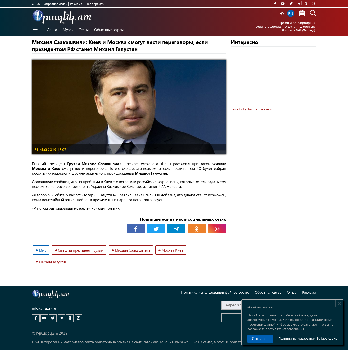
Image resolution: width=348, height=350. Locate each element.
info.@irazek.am (45, 308)
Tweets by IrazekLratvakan (252, 108)
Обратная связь (55, 3)
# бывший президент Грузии (79, 250)
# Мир (41, 250)
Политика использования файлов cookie (307, 338)
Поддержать (94, 3)
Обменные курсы (109, 29)
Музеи (68, 29)
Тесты (84, 29)
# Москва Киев (170, 250)
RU (290, 13)
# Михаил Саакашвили (131, 250)
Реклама (76, 3)
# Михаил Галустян (51, 261)
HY (282, 13)
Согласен (260, 339)
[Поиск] (313, 13)
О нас (36, 3)
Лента (52, 29)
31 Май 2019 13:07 (50, 149)
